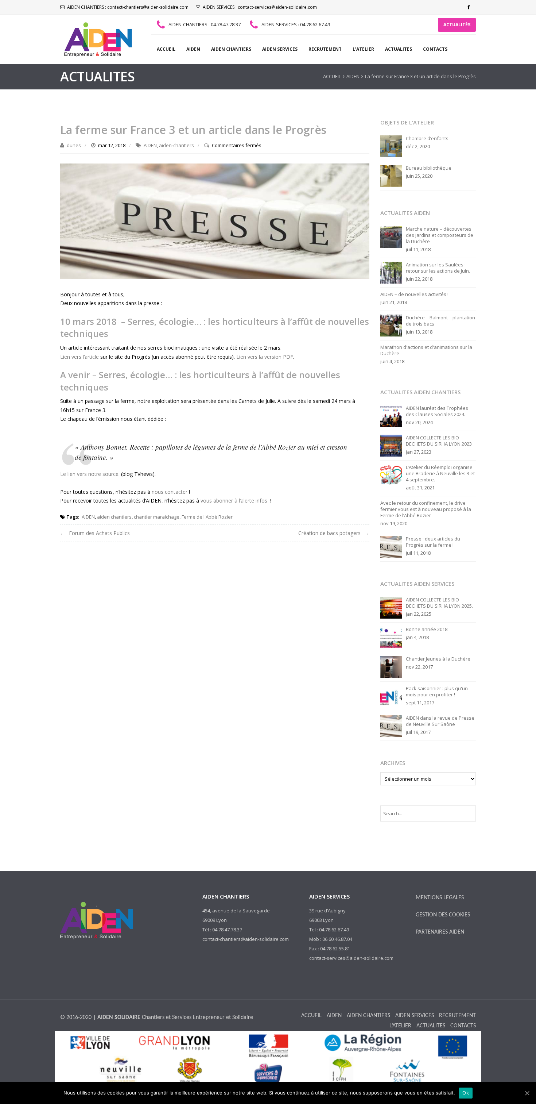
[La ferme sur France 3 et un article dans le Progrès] (214, 220)
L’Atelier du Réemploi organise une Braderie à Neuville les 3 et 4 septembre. (440, 473)
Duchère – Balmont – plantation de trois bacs (440, 321)
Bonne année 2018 (426, 629)
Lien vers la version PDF (264, 356)
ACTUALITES (398, 49)
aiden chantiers (114, 516)
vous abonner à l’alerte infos (234, 500)
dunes (74, 145)
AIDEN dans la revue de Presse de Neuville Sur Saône (440, 721)
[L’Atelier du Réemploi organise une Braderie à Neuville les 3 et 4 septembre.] (391, 475)
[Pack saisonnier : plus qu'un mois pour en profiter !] (391, 696)
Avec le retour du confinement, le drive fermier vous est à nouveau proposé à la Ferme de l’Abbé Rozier (425, 509)
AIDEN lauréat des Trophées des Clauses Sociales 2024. (437, 411)
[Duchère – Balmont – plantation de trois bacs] (391, 325)
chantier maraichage (156, 516)
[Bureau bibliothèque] (391, 175)
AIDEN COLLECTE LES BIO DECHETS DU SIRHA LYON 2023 (439, 441)
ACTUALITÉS (456, 25)
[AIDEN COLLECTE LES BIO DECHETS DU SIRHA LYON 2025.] (391, 607)
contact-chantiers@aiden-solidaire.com (148, 7)
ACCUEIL (166, 49)
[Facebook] (468, 7)
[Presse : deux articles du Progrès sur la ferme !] (391, 546)
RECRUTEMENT (325, 49)
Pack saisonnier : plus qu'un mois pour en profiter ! (437, 691)
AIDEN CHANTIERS (231, 49)
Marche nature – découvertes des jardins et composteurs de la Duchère (439, 235)
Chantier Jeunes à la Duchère (438, 659)
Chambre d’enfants (427, 138)
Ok (465, 1093)
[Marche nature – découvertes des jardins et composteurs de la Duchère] (391, 236)
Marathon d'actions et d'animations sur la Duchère (426, 350)
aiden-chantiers (176, 145)
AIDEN (193, 49)
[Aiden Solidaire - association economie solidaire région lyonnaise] (96, 39)
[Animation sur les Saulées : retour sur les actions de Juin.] (391, 272)
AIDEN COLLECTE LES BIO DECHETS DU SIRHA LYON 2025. (439, 603)
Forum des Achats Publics (99, 533)
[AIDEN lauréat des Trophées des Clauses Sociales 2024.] (391, 415)
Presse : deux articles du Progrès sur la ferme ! (433, 542)
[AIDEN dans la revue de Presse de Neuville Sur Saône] (391, 725)
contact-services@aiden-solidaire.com (277, 7)
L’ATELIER (363, 49)
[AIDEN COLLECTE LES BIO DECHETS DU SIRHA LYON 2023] (391, 445)
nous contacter (169, 491)
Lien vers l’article (80, 356)
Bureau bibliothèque (428, 168)
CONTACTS (435, 49)
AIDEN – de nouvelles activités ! (414, 294)
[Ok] (527, 1093)
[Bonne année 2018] (391, 637)
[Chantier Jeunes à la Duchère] (391, 666)
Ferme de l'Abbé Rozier (207, 516)
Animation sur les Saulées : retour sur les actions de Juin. (438, 268)
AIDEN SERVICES (280, 49)
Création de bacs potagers (329, 533)
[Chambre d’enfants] (391, 146)
